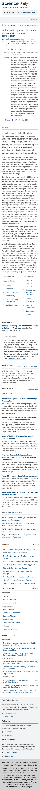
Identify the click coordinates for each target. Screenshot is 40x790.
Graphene (9, 288)
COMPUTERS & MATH (8, 619)
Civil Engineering (12, 305)
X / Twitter (8, 735)
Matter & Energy (9, 281)
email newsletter (29, 12)
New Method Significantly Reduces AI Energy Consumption (19, 399)
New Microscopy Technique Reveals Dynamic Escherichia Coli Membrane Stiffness (19, 418)
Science (28, 314)
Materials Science (12, 292)
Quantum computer (29, 281)
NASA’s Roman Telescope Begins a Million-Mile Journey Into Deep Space (19, 519)
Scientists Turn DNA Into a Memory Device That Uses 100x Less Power (20, 686)
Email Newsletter (11, 713)
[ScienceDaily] (15, 3)
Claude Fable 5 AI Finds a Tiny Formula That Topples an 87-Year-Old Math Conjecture (19, 691)
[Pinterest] (19, 120)
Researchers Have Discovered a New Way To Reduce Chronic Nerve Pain (18, 524)
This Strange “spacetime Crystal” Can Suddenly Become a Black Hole (20, 644)
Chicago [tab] (33, 366)
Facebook (8, 732)
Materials (5, 325)
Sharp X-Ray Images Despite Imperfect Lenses (20, 476)
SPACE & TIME (6, 593)
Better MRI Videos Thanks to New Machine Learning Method (18, 437)
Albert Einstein (8, 609)
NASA (5, 596)
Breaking (5, 544)
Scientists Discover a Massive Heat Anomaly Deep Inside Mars (19, 649)
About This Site (7, 762)
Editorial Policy (20, 765)
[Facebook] (12, 120)
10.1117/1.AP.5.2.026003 (17, 358)
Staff (16, 762)
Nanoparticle (30, 311)
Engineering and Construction (12, 300)
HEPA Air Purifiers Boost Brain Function (17, 580)
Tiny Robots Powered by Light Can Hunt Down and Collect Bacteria (20, 681)
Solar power (30, 301)
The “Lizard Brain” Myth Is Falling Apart (17, 553)
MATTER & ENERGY (7, 606)
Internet (6, 626)
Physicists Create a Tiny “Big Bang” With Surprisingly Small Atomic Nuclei (18, 654)
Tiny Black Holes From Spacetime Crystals (18, 577)
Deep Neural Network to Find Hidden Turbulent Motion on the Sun (20, 493)
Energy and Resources (11, 612)
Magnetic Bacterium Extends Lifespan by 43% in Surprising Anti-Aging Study (19, 536)
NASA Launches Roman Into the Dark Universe (20, 561)
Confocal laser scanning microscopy (31, 292)
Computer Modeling (10, 629)
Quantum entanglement (30, 306)
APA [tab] (25, 366)
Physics (8, 285)
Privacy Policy (8, 765)
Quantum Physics (9, 616)
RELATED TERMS (28, 276)
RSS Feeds (9, 716)
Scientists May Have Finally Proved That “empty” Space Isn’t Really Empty (20, 662)
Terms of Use (33, 765)
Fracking (29, 286)
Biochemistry (10, 295)
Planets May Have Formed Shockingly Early (19, 565)
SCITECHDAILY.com (16, 512)
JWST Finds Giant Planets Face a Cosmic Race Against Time (19, 530)
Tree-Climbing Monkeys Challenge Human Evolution (18, 557)
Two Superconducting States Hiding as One (19, 549)
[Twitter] (16, 120)
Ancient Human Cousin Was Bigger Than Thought (18, 572)
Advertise (33, 762)
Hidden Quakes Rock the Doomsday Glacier (19, 583)
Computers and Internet (11, 622)
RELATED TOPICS (8, 276)
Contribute (24, 762)
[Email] (26, 120)
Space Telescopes (10, 599)
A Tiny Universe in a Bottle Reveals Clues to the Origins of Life (20, 673)
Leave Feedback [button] (11, 753)
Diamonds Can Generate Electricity (16, 568)
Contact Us (9, 756)
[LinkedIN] (23, 120)
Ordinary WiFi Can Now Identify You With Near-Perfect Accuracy (20, 668)
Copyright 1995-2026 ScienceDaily (16, 768)
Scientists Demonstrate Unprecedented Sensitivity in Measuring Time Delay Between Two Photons (19, 457)
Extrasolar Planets (9, 603)
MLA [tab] (18, 366)
